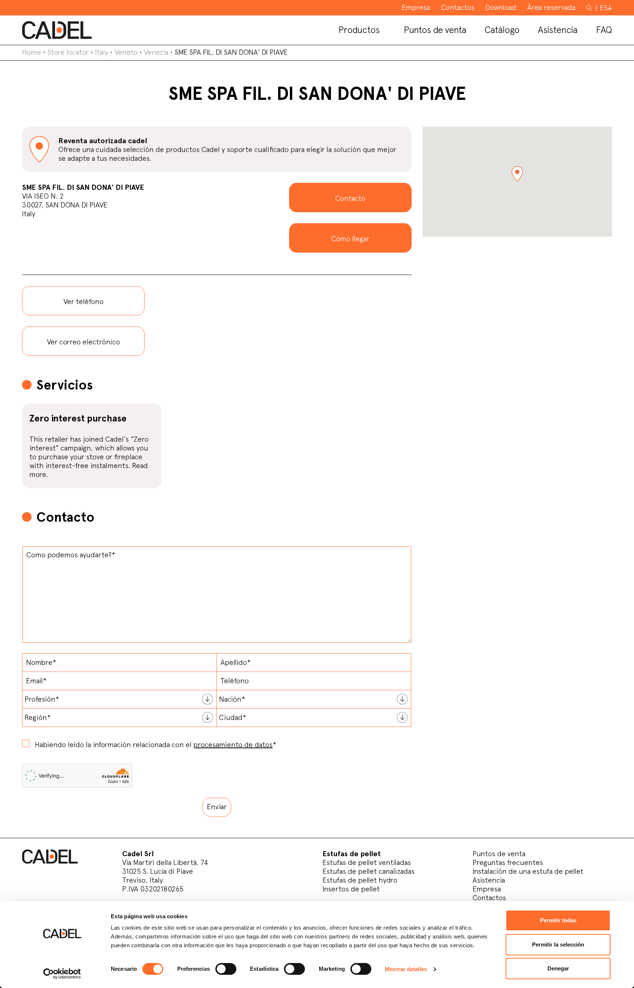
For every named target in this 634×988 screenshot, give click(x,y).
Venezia (156, 52)
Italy (101, 52)
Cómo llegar (350, 238)
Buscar (589, 7)
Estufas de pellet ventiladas (367, 862)
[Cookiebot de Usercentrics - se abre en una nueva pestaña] (62, 973)
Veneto (126, 52)
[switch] (225, 969)
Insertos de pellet (351, 888)
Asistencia (489, 880)
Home (31, 52)
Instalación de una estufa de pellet (528, 871)
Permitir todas (558, 920)
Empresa (487, 888)
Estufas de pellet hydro (360, 880)
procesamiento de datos (233, 744)
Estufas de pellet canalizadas (369, 871)
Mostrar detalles (406, 969)
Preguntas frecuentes (508, 862)
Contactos (489, 897)
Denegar (558, 968)
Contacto (350, 198)
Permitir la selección (558, 944)
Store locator (68, 52)
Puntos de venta (499, 853)
